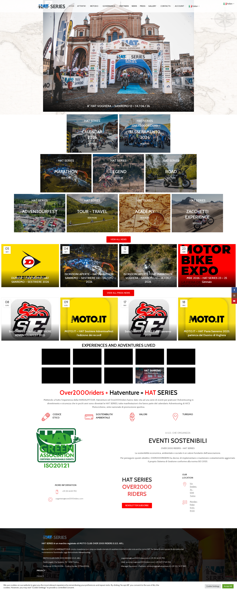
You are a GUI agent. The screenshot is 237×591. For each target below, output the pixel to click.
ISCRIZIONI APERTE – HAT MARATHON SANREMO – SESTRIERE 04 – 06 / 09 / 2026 (89, 277)
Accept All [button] (228, 586)
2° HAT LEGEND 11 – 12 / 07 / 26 (118, 106)
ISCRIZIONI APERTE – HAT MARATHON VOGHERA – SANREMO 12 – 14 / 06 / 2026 (147, 277)
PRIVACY (40, 576)
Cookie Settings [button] (212, 586)
